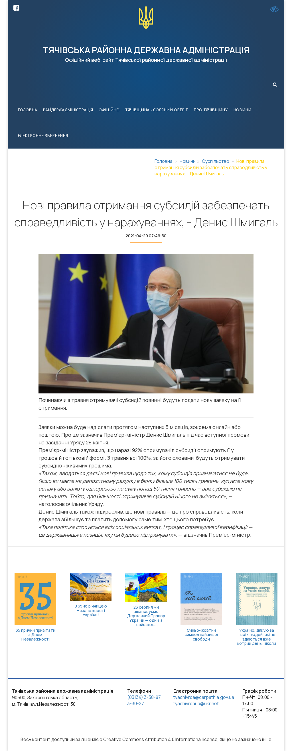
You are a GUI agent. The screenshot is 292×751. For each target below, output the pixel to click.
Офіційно (109, 109)
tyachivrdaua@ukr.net (196, 703)
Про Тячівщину (211, 109)
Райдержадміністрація (68, 109)
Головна (27, 109)
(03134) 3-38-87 (144, 697)
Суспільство (215, 161)
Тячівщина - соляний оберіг (156, 109)
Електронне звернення (43, 135)
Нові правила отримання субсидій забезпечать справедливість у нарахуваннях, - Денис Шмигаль (211, 167)
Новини (242, 109)
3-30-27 (135, 703)
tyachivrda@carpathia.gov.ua (203, 697)
